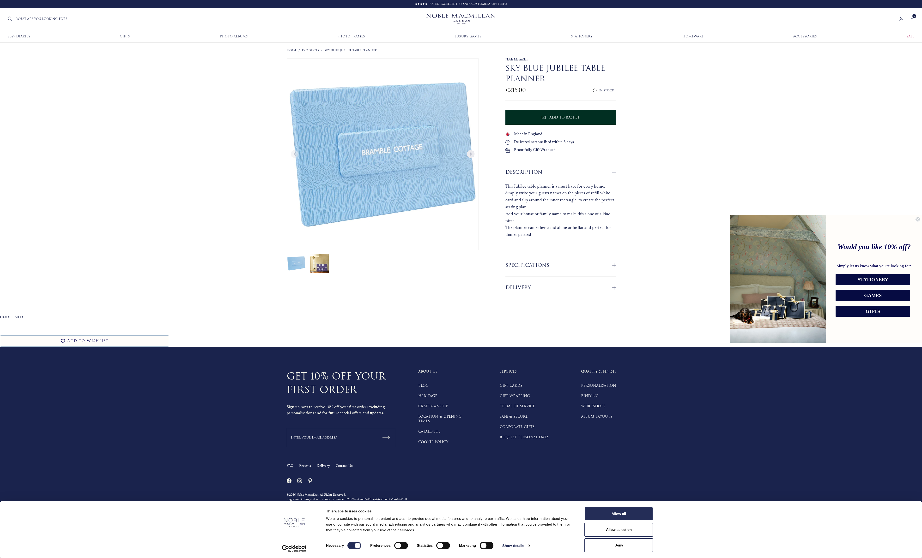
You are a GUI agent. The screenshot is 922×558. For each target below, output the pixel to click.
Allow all (619, 514)
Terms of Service (517, 406)
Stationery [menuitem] (582, 36)
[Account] (901, 19)
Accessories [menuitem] (805, 36)
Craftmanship (433, 406)
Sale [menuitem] (910, 36)
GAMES (873, 295)
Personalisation (598, 385)
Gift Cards (511, 385)
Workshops (593, 406)
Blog (423, 385)
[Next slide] (470, 154)
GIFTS (873, 311)
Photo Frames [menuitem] (351, 36)
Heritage (427, 395)
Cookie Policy (433, 442)
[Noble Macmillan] (461, 19)
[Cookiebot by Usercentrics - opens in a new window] (294, 548)
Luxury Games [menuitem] (468, 36)
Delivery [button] (518, 287)
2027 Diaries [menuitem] (19, 36)
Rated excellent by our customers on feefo (468, 4)
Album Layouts (596, 416)
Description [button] (523, 172)
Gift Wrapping (515, 395)
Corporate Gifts (517, 426)
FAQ (290, 466)
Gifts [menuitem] (125, 36)
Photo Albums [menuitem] (234, 36)
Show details (513, 546)
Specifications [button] (527, 265)
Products (310, 50)
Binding (590, 395)
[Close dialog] (917, 219)
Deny (618, 545)
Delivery (323, 466)
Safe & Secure (514, 416)
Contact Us (344, 466)
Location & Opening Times (439, 419)
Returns (305, 466)
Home (292, 50)
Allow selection (619, 530)
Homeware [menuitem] (693, 36)
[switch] (401, 545)
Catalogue (429, 431)
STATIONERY (873, 279)
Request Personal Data (524, 437)
